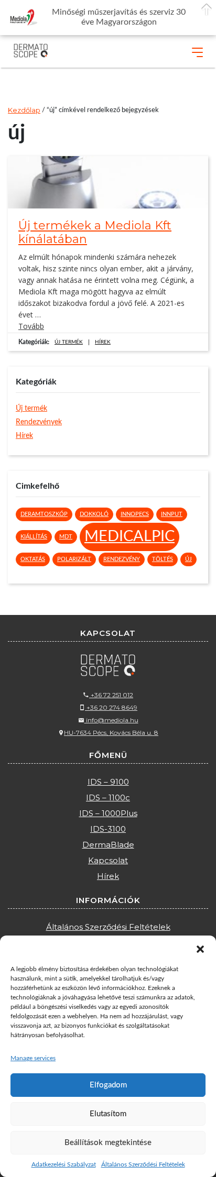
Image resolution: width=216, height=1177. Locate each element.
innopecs (135, 514)
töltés (162, 559)
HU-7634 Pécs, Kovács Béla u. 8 (111, 732)
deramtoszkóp (44, 514)
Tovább (31, 326)
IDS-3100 (108, 829)
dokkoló (94, 514)
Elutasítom (108, 1114)
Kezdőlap (24, 110)
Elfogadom (108, 1085)
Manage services (33, 1058)
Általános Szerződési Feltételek (143, 1164)
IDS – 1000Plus (108, 813)
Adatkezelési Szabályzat (63, 1164)
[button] (200, 948)
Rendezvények (39, 422)
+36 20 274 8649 (111, 707)
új (188, 559)
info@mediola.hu (111, 720)
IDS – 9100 (108, 782)
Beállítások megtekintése (108, 1143)
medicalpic (129, 536)
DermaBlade (108, 845)
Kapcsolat (108, 860)
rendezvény (121, 559)
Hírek (103, 342)
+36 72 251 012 (111, 695)
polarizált (74, 559)
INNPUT (171, 514)
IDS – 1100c (108, 797)
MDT (65, 537)
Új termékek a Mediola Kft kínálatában (94, 232)
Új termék (69, 342)
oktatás (32, 559)
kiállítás (33, 537)
